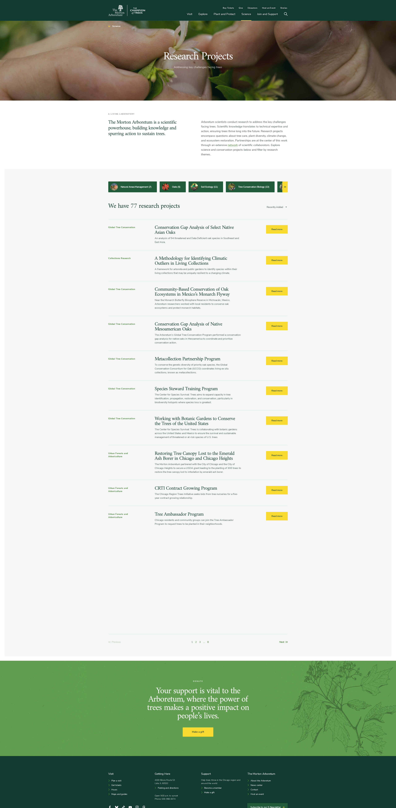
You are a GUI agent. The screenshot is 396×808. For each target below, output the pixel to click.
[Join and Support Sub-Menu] (280, 14)
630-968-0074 (168, 798)
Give (241, 8)
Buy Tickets (228, 8)
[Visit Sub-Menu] (194, 14)
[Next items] (285, 186)
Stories (283, 8)
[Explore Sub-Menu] (209, 14)
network (233, 145)
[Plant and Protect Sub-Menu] (237, 14)
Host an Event (269, 8)
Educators (252, 8)
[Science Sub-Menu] (253, 14)
